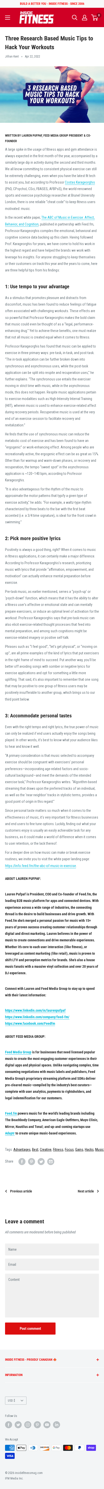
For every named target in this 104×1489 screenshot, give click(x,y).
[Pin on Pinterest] (31, 1161)
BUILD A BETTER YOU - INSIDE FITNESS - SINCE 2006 (52, 4)
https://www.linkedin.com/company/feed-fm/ (37, 1017)
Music (99, 1150)
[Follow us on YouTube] (46, 1424)
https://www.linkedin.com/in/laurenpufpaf (35, 1010)
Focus (69, 1150)
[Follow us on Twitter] (18, 1424)
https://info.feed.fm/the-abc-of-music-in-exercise (40, 866)
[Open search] (74, 17)
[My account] (84, 17)
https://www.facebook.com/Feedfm (30, 1023)
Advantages (22, 1150)
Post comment (30, 1328)
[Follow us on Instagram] (27, 1424)
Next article (86, 1191)
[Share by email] (50, 1161)
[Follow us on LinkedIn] (56, 1424)
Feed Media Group (18, 1052)
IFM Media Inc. (14, 1478)
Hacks (89, 1150)
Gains (79, 1150)
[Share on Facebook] (21, 1161)
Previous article (21, 1191)
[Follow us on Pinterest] (37, 1424)
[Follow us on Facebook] (8, 1424)
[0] (95, 18)
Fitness (58, 1150)
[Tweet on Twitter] (41, 1161)
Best (35, 1150)
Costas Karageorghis (80, 182)
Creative (45, 1150)
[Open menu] (7, 18)
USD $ (11, 1400)
